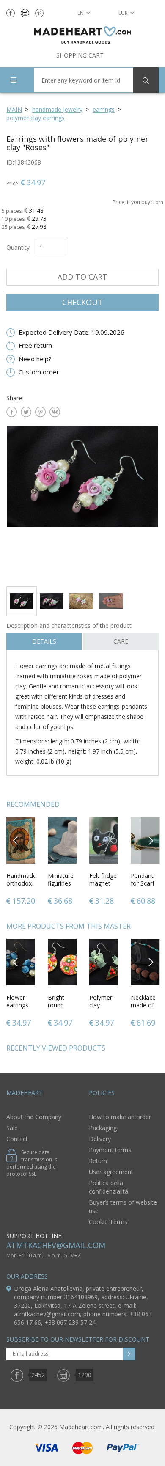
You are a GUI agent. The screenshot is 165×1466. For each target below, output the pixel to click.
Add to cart (82, 277)
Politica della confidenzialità (108, 1187)
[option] (82, 503)
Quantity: (18, 247)
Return (98, 1161)
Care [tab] (120, 641)
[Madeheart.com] (82, 35)
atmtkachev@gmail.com (55, 1245)
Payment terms (110, 1150)
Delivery (100, 1139)
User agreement (111, 1172)
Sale (12, 1128)
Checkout (82, 302)
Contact (17, 1139)
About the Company (33, 1117)
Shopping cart (80, 55)
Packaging (103, 1128)
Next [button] (150, 840)
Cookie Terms (108, 1222)
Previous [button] (15, 840)
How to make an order (120, 1117)
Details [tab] (44, 641)
